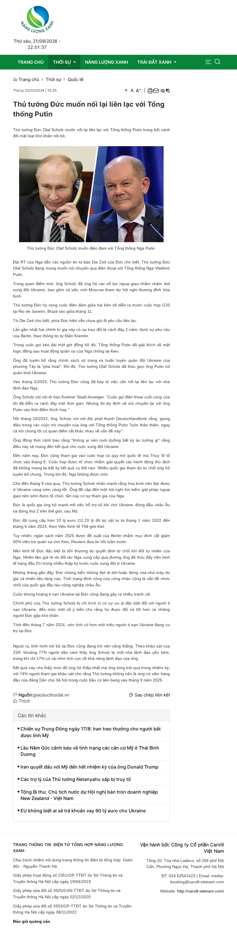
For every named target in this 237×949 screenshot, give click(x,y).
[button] (208, 62)
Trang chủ (28, 79)
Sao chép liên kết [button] (152, 695)
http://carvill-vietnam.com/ (200, 891)
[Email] (156, 90)
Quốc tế (76, 79)
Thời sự (53, 79)
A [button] (126, 90)
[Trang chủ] (37, 18)
